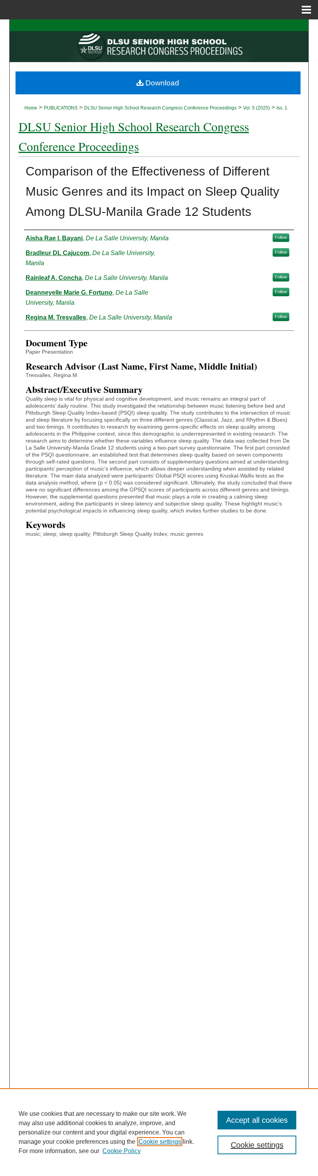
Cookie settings (159, 1141)
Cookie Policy (121, 1151)
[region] (159, 1132)
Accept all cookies (257, 1120)
